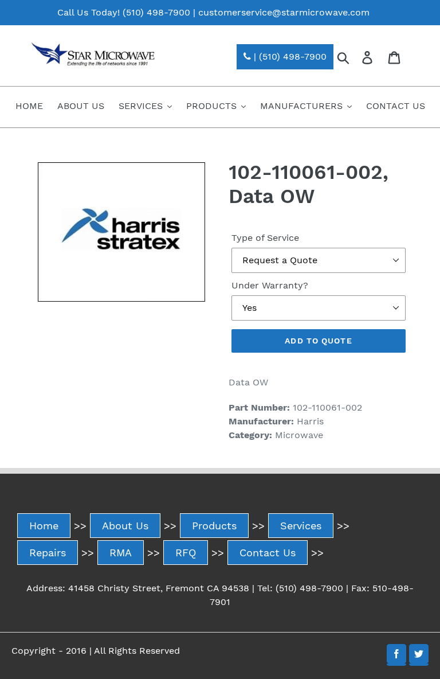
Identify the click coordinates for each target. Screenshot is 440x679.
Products (214, 526)
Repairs (47, 553)
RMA (120, 553)
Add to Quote (318, 340)
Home (43, 526)
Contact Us (267, 553)
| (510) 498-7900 (289, 56)
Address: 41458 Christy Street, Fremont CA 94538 (137, 588)
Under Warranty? (269, 285)
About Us (125, 526)
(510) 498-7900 (156, 12)
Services (300, 526)
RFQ (185, 553)
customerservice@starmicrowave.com (284, 12)
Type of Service (265, 237)
